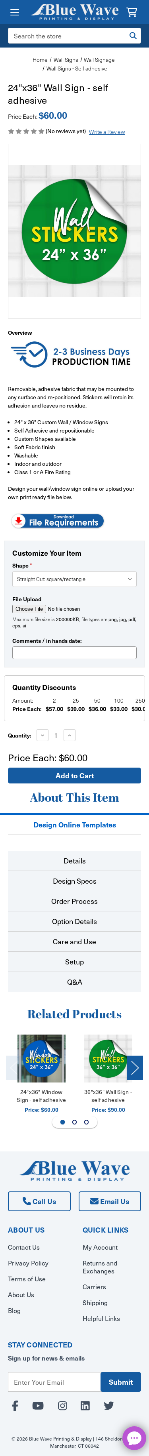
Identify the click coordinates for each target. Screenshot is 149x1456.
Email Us (114, 1201)
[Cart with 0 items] (131, 11)
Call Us (43, 1201)
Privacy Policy (28, 1262)
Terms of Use (27, 1278)
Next (135, 1068)
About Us (21, 1294)
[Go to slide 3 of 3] (86, 1122)
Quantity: (19, 735)
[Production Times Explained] (71, 355)
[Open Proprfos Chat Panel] (134, 1438)
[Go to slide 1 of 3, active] (62, 1122)
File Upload (26, 599)
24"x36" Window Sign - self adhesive (41, 1096)
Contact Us (24, 1247)
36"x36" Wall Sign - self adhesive (108, 1096)
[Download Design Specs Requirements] (57, 520)
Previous (14, 1068)
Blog (14, 1310)
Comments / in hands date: (47, 640)
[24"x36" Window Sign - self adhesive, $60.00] (41, 1058)
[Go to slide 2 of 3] (74, 1122)
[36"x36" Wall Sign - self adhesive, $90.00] (108, 1058)
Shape (22, 565)
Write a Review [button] (107, 131)
